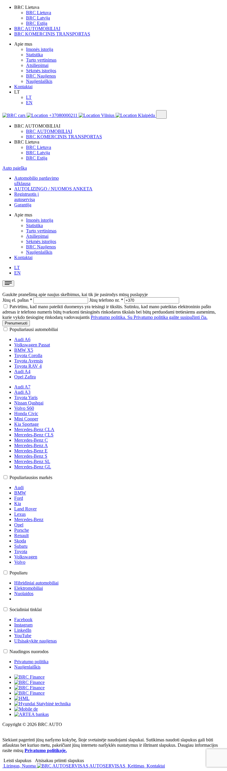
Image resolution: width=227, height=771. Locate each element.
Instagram (23, 624)
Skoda (20, 540)
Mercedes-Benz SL (32, 461)
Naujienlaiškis (39, 81)
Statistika (34, 54)
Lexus (20, 514)
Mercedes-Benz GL (32, 466)
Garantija (22, 204)
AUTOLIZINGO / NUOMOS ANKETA (53, 188)
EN (29, 102)
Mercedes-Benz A (31, 445)
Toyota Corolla (28, 355)
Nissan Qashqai (28, 402)
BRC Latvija (38, 17)
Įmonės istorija (39, 49)
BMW (20, 492)
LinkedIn (22, 630)
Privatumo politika (31, 661)
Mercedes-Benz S (30, 456)
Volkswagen (25, 556)
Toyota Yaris (26, 397)
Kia (17, 503)
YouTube (22, 635)
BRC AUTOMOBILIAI (37, 28)
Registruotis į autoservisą (26, 197)
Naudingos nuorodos (28, 651)
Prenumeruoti (16, 323)
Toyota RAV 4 (28, 366)
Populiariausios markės (30, 477)
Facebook (23, 619)
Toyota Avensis (28, 360)
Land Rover (25, 508)
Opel (18, 524)
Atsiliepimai (37, 65)
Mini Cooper (26, 418)
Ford (18, 498)
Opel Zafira (25, 376)
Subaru (20, 546)
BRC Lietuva (38, 12)
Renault (21, 535)
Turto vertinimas (41, 59)
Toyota (20, 551)
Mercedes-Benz (28, 519)
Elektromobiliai (28, 588)
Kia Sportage (26, 424)
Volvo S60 (24, 408)
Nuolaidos (23, 593)
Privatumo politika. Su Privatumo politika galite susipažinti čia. (149, 317)
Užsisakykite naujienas (35, 640)
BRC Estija (36, 23)
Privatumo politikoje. (46, 750)
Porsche (21, 530)
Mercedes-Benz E (31, 450)
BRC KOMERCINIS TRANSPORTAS (52, 33)
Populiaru (18, 572)
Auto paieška (14, 168)
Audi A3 (22, 392)
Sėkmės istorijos (41, 70)
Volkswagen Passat (32, 344)
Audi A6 (22, 339)
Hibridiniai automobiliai (36, 582)
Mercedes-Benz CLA (34, 429)
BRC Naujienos (41, 75)
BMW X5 (23, 350)
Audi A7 (22, 386)
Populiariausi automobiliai (33, 329)
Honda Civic (26, 413)
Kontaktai (23, 86)
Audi (19, 487)
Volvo (19, 562)
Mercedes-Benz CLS (33, 434)
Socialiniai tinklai (25, 609)
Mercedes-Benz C (31, 440)
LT (29, 97)
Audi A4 (22, 371)
